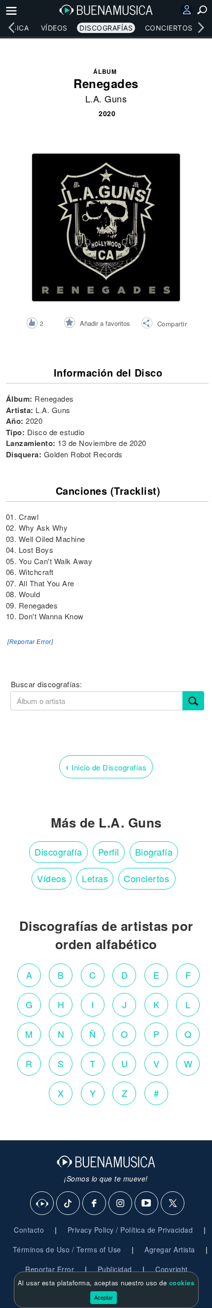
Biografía (154, 851)
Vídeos (54, 28)
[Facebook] (94, 1203)
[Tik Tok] (68, 1203)
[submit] (193, 700)
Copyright (171, 1269)
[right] (201, 27)
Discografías (106, 28)
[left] (11, 27)
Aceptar (103, 1297)
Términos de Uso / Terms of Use (67, 1249)
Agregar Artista (169, 1249)
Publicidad (115, 1269)
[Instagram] (121, 1203)
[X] (173, 1203)
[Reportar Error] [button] (30, 641)
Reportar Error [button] (49, 1269)
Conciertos (169, 28)
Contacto (29, 1230)
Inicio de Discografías (106, 766)
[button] (164, 324)
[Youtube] (147, 1203)
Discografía (58, 851)
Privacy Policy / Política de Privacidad (130, 1230)
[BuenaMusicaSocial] (42, 1203)
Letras (95, 878)
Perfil (108, 851)
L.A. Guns (106, 98)
